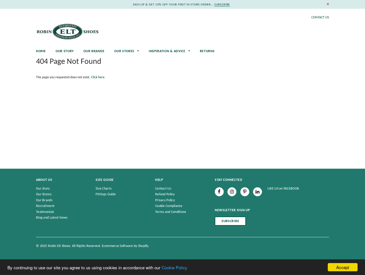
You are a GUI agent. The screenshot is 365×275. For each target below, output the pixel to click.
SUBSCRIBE (222, 4)
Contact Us (320, 17)
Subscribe (230, 221)
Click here (98, 77)
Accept (342, 267)
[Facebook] (219, 191)
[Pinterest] (244, 191)
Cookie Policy (174, 267)
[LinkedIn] (257, 191)
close (328, 4)
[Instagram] (231, 191)
